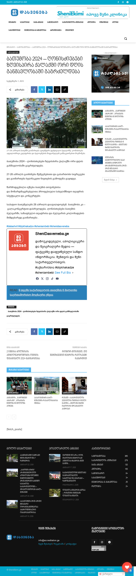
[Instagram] (123, 2)
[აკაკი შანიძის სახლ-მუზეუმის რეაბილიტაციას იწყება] (46, 385)
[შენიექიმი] (127, 567)
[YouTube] (57, 280)
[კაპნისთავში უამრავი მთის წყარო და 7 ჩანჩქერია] (12, 458)
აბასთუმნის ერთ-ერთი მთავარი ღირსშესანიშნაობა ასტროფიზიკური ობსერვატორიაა (30, 507)
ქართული (107, 574)
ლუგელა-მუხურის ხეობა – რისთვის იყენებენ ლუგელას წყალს (74, 493)
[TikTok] (52, 280)
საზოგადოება (23, 47)
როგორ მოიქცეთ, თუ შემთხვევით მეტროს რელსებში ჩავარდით (68, 355)
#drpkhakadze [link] (26, 226)
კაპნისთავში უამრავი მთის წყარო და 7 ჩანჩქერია (30, 458)
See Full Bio (63, 273)
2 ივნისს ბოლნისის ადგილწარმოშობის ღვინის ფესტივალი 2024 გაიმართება (23, 355)
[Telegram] (127, 2)
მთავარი (11, 47)
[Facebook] (118, 2)
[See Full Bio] (73, 272)
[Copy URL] (64, 89)
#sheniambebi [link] (41, 226)
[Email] (57, 89)
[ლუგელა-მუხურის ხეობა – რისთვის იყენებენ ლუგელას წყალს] (54, 493)
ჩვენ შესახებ (45, 543)
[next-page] (14, 417)
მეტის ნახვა (109, 179)
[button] (125, 38)
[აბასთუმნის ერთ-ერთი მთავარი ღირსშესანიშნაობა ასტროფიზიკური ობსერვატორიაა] (12, 504)
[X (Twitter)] (42, 280)
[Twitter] (41, 89)
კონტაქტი (71, 543)
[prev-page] (9, 417)
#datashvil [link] (12, 226)
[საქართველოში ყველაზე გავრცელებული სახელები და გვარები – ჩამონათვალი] (54, 475)
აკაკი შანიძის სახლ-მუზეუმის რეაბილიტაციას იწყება (46, 401)
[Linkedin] (49, 89)
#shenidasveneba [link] (59, 226)
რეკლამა (59, 543)
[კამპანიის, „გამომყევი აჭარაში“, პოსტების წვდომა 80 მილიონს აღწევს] (19, 385)
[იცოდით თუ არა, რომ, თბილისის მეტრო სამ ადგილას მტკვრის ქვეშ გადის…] (54, 458)
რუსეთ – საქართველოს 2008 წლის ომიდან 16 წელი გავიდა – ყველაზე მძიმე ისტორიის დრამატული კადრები (74, 403)
